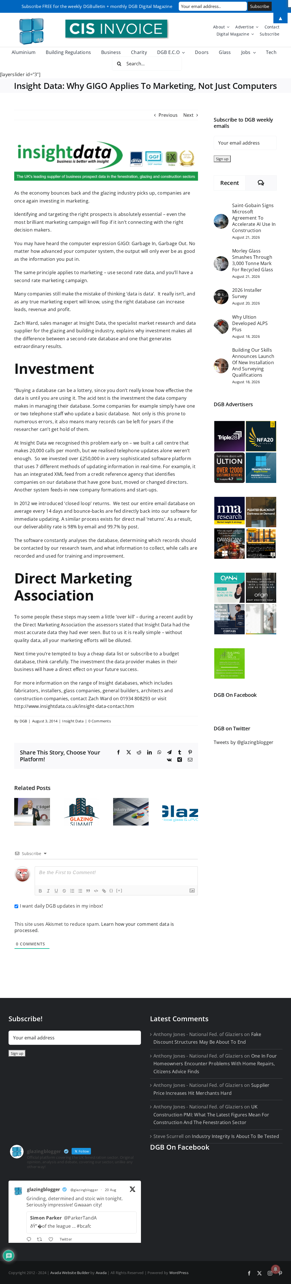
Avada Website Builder (70, 1272)
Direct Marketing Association (54, 625)
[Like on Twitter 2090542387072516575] (52, 1240)
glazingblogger (43, 1189)
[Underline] (56, 890)
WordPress (178, 1272)
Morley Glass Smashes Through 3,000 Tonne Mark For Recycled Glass (252, 260)
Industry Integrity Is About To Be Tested (235, 1136)
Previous (168, 115)
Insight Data (92, 323)
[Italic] (48, 890)
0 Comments (99, 721)
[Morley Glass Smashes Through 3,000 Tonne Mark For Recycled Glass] (221, 260)
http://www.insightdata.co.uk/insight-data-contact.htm (74, 706)
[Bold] (40, 890)
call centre (167, 443)
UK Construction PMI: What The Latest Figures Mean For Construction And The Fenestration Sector (211, 1114)
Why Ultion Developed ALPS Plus (250, 323)
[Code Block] (96, 890)
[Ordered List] (72, 890)
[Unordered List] (80, 890)
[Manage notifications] (275, 1269)
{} (111, 890)
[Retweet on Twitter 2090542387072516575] (41, 1240)
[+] (119, 890)
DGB (23, 721)
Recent (229, 183)
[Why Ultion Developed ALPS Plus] (221, 323)
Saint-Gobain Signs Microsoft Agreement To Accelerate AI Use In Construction (254, 218)
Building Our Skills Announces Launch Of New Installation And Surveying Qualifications (253, 362)
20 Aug (110, 1189)
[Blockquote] (88, 890)
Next (188, 115)
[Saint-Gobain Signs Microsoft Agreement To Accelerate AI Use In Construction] (221, 217)
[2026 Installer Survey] (221, 293)
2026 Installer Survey (247, 293)
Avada (101, 1272)
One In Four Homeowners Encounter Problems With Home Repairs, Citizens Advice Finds (215, 1064)
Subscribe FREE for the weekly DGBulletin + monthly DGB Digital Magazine (97, 6)
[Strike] (64, 890)
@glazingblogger (84, 1189)
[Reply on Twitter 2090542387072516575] (30, 1240)
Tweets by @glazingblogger (243, 742)
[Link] (104, 890)
